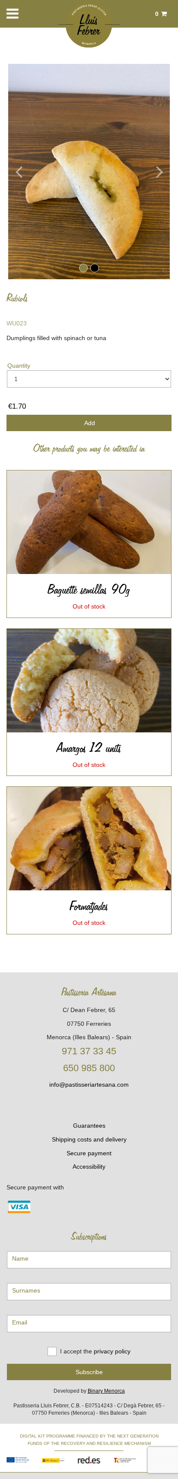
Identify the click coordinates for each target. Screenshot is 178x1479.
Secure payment (89, 1153)
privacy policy (112, 1350)
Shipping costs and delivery (89, 1139)
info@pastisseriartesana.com (89, 1084)
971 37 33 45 (89, 1051)
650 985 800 (89, 1068)
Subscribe (89, 1372)
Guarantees (89, 1125)
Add (89, 422)
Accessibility (89, 1166)
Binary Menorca (106, 1391)
